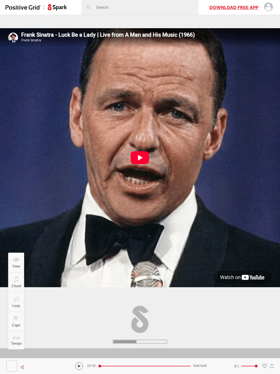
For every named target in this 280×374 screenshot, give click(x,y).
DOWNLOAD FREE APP (233, 7)
